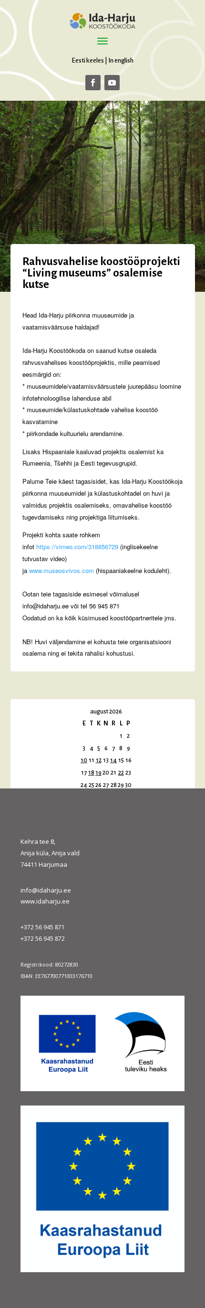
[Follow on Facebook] (93, 82)
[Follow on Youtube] (112, 82)
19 (98, 772)
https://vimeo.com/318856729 (77, 546)
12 (99, 760)
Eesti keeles (88, 60)
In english (120, 60)
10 (84, 760)
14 (113, 760)
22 (121, 772)
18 (91, 772)
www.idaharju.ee (45, 901)
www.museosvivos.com (61, 570)
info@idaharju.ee (45, 890)
